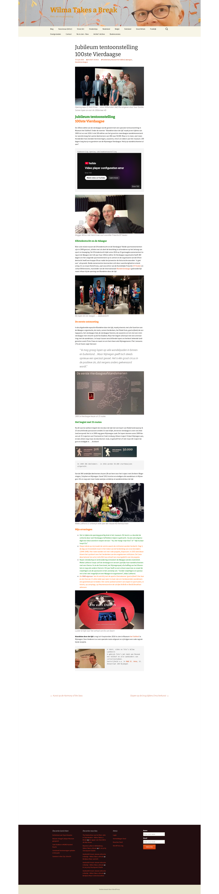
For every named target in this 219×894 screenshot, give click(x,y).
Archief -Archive (99, 34)
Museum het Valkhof (118, 60)
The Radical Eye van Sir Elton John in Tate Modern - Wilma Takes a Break (94, 837)
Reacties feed (118, 842)
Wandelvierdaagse (81, 62)
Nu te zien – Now (83, 34)
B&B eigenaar (87, 576)
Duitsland (127, 29)
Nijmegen (129, 60)
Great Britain (140, 29)
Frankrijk (153, 29)
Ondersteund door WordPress (109, 889)
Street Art (80, 29)
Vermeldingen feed (119, 839)
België (117, 29)
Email (145, 838)
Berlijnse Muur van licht (90, 859)
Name (145, 830)
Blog (51, 29)
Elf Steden (137, 266)
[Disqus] (109, 730)
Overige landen (55, 34)
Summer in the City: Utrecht (61, 856)
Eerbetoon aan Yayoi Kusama (62, 835)
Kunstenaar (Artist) (65, 29)
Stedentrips (93, 29)
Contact (69, 34)
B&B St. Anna (131, 661)
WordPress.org (118, 846)
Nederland (106, 29)
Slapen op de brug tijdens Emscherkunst (149, 695)
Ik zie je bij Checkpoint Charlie (93, 867)
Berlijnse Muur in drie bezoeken (93, 876)
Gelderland (106, 60)
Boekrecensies (115, 34)
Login (115, 835)
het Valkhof (134, 636)
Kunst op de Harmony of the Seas (66, 695)
